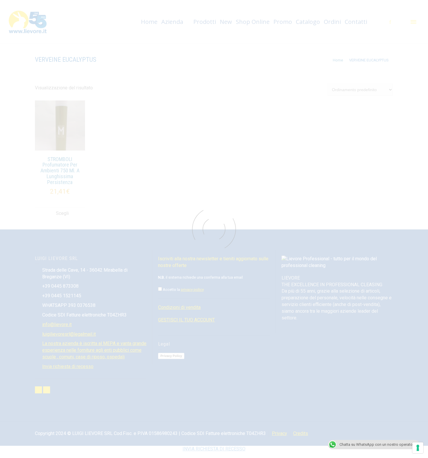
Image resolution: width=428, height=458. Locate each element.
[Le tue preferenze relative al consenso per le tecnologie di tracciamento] (417, 447)
